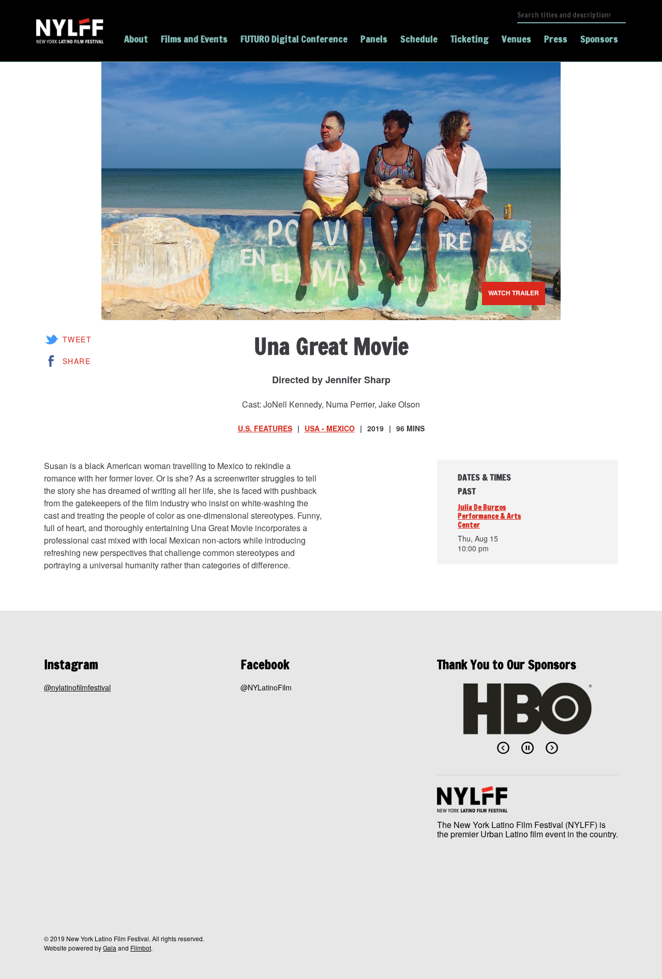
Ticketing (469, 39)
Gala (109, 947)
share (77, 361)
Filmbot (140, 947)
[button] (503, 748)
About (136, 39)
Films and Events (194, 39)
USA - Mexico (330, 428)
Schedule (419, 39)
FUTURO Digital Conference (294, 39)
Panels (373, 39)
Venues (516, 39)
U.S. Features (265, 428)
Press (555, 39)
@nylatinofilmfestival (77, 687)
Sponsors (599, 39)
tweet (77, 339)
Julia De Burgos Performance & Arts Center (489, 516)
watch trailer (513, 292)
